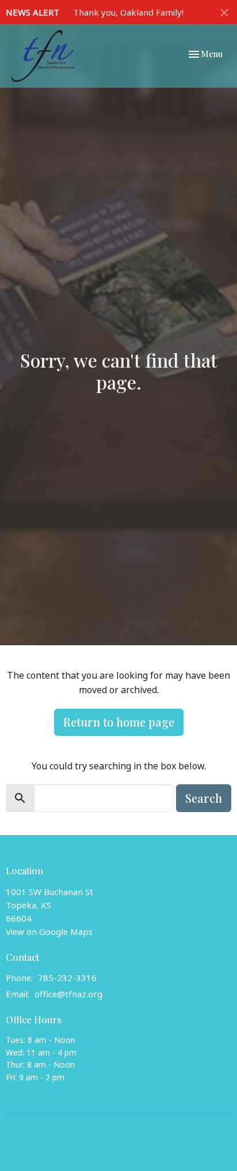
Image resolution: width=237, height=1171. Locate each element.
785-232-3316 (67, 977)
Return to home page (118, 721)
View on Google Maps (49, 931)
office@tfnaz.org (68, 994)
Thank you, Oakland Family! (128, 12)
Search (203, 798)
